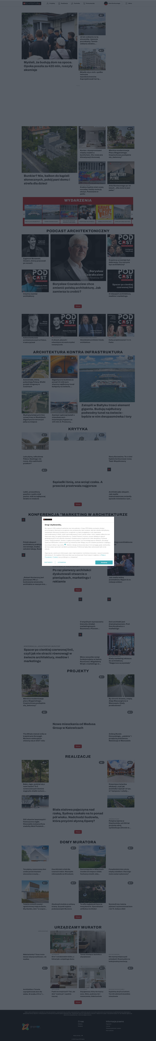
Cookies (55, 557)
